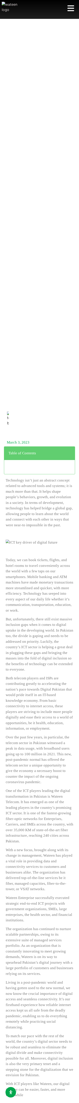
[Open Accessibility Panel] (10, 1092)
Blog (33, 430)
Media (21, 430)
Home (10, 430)
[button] (69, 453)
